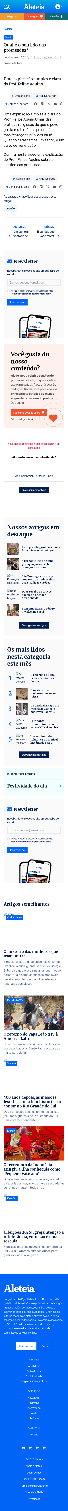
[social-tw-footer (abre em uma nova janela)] (37, 1448)
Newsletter (34, 1397)
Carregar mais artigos (34, 625)
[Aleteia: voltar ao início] (34, 6)
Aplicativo (34, 1403)
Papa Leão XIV (15, 1000)
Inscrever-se (17, 302)
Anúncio (34, 1418)
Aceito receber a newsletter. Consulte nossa (32, 292)
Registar (12, 16)
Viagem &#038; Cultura (34, 1381)
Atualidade (34, 1366)
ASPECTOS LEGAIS (34, 1479)
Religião (8, 29)
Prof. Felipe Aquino (47, 57)
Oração (10, 208)
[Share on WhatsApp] (61, 103)
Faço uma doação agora (26, 412)
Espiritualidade (34, 1376)
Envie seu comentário (34, 490)
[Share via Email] (55, 103)
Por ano (34, 1434)
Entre (50, 476)
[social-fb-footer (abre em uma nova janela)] (30, 1448)
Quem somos (34, 1472)
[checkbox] (8, 291)
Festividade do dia (27, 786)
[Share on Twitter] (48, 103)
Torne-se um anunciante (34, 1485)
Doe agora (32, 16)
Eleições (12, 1198)
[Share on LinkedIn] (42, 103)
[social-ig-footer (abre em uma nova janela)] (44, 1448)
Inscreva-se (34, 1408)
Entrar (45, 1346)
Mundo (11, 1131)
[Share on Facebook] (35, 103)
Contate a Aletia (34, 1492)
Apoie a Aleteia (34, 1466)
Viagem (11, 1063)
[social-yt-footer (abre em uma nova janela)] (23, 1448)
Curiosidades (14, 917)
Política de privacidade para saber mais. (31, 293)
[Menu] (12, 7)
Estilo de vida (34, 1371)
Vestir (34, 1413)
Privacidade (34, 1499)
